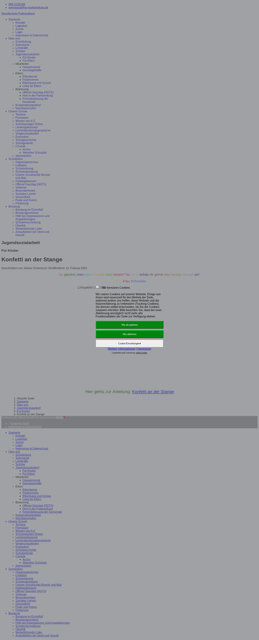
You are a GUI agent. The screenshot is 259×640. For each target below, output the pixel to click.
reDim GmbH (141, 353)
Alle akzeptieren (129, 325)
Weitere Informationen (121, 348)
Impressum (144, 348)
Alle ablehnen (129, 334)
